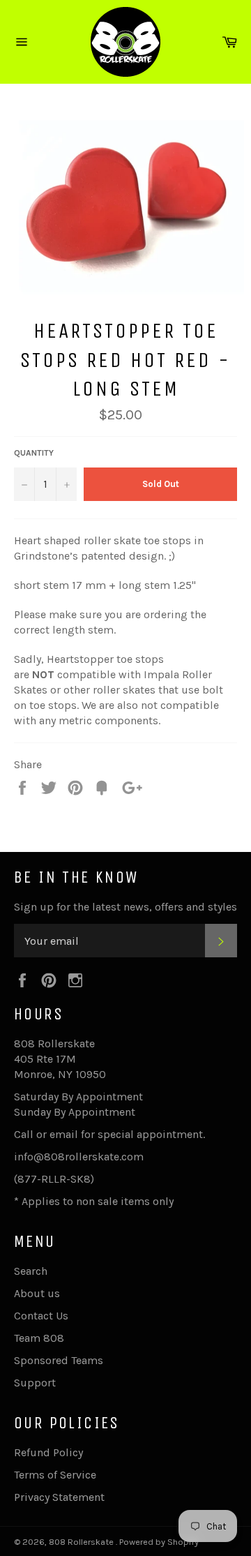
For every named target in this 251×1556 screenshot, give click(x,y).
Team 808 (39, 1338)
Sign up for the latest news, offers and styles (125, 906)
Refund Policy (48, 1452)
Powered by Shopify (159, 1541)
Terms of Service (55, 1474)
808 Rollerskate (82, 1541)
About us (37, 1293)
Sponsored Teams (58, 1360)
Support (35, 1382)
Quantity (34, 453)
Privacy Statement (59, 1497)
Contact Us (41, 1315)
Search (30, 1271)
